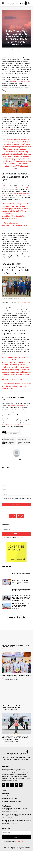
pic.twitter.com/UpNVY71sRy (13, 218)
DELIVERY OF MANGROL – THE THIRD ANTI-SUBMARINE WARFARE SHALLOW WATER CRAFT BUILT (20, 606)
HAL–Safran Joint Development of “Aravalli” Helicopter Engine (21, 574)
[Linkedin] (12, 785)
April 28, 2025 (23, 225)
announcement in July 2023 (17, 405)
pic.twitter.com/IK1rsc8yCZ (13, 379)
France (17, 431)
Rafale (21, 433)
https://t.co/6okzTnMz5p (16, 216)
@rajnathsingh (11, 377)
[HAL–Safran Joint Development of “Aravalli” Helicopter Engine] (6, 574)
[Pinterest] (18, 516)
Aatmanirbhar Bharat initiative (21, 81)
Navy (3, 817)
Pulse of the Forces (16, 28)
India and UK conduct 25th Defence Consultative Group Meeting (21, 590)
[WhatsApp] (22, 516)
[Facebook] (11, 516)
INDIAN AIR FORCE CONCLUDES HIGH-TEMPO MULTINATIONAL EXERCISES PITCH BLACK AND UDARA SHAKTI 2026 (21, 598)
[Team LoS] (16, 453)
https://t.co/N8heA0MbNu (17, 208)
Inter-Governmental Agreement (10, 433)
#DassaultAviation (9, 204)
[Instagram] (7, 785)
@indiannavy (13, 369)
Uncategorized (6, 811)
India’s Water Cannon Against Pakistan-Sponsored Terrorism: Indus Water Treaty (8, 441)
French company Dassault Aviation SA (17, 188)
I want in (15, 533)
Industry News (6, 823)
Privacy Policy (19, 537)
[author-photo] (3, 649)
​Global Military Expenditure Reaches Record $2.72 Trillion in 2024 (24, 441)
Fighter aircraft (10, 431)
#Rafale (11, 206)
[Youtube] (21, 785)
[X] (14, 516)
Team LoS (18, 49)
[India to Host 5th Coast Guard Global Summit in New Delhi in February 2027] (6, 582)
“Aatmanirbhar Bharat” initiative (19, 304)
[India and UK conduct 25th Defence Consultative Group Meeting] (6, 590)
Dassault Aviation (7, 129)
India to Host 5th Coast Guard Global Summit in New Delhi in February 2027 (20, 582)
